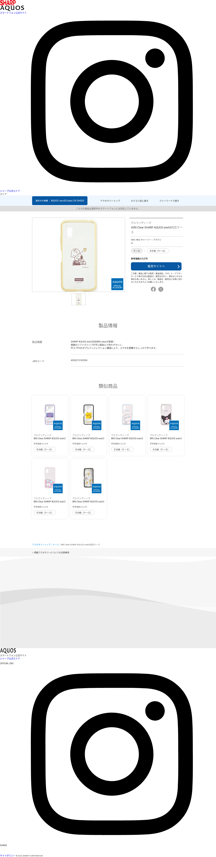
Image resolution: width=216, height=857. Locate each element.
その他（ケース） (158, 251)
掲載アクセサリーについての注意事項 (51, 552)
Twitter (161, 289)
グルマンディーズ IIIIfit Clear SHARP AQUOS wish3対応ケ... (49, 438)
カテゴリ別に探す (139, 201)
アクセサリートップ (110, 201)
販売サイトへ (156, 266)
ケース (136, 251)
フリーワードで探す (169, 201)
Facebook (154, 289)
